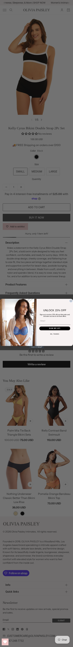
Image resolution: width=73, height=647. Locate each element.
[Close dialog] (71, 301)
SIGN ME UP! (54, 328)
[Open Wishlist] (5, 642)
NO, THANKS (54, 334)
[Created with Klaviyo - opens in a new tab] (36, 347)
